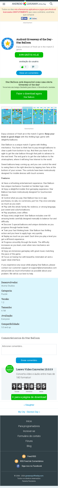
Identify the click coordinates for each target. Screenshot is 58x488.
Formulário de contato (29, 436)
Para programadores (29, 426)
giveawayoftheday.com (34, 476)
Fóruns (29, 441)
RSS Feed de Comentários (31, 461)
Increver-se (29, 431)
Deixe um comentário (29, 73)
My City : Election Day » (29, 412)
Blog (29, 446)
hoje (29, 54)
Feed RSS (32, 456)
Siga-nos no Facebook (32, 466)
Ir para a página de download (29, 397)
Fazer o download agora (29, 95)
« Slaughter (29, 405)
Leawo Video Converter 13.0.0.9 (34, 369)
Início (29, 421)
